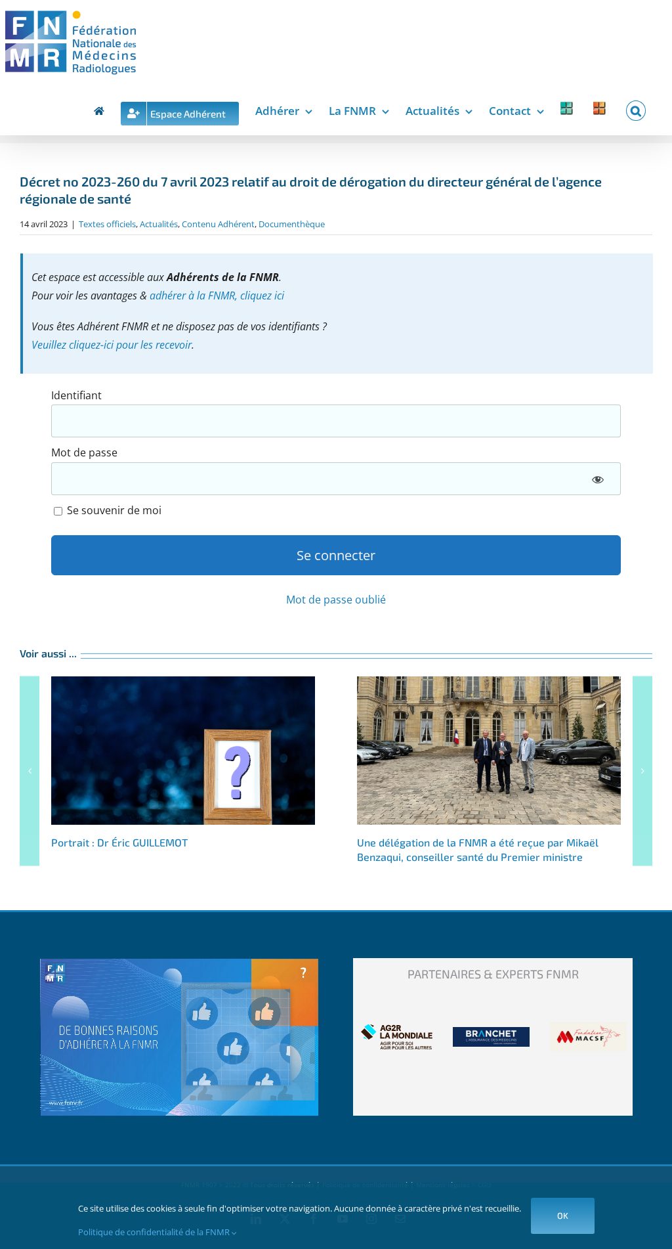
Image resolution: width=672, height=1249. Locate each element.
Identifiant (76, 395)
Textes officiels (107, 224)
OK (562, 1215)
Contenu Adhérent (218, 224)
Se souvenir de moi (112, 510)
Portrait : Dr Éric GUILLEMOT (183, 750)
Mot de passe (84, 452)
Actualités (159, 224)
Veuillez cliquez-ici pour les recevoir (112, 345)
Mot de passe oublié (336, 599)
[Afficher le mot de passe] (597, 478)
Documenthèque (292, 224)
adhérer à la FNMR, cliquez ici (217, 295)
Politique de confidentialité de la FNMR (155, 1232)
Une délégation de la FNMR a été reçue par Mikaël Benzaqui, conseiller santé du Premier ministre (489, 750)
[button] (636, 108)
